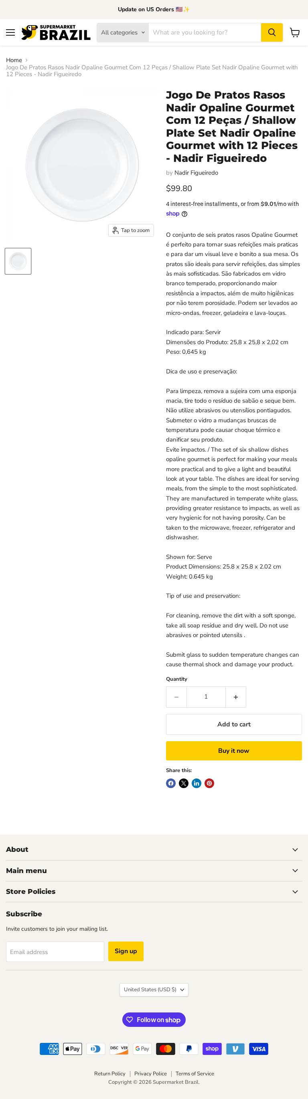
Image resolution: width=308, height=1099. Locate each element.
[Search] (272, 32)
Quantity (176, 679)
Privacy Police (150, 1073)
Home (14, 60)
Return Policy (110, 1073)
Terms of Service (195, 1073)
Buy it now (233, 750)
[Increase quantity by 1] (236, 696)
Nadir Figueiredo (196, 173)
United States (150, 989)
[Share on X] (183, 783)
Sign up (126, 951)
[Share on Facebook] (171, 783)
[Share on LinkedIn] (196, 783)
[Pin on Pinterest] (209, 783)
